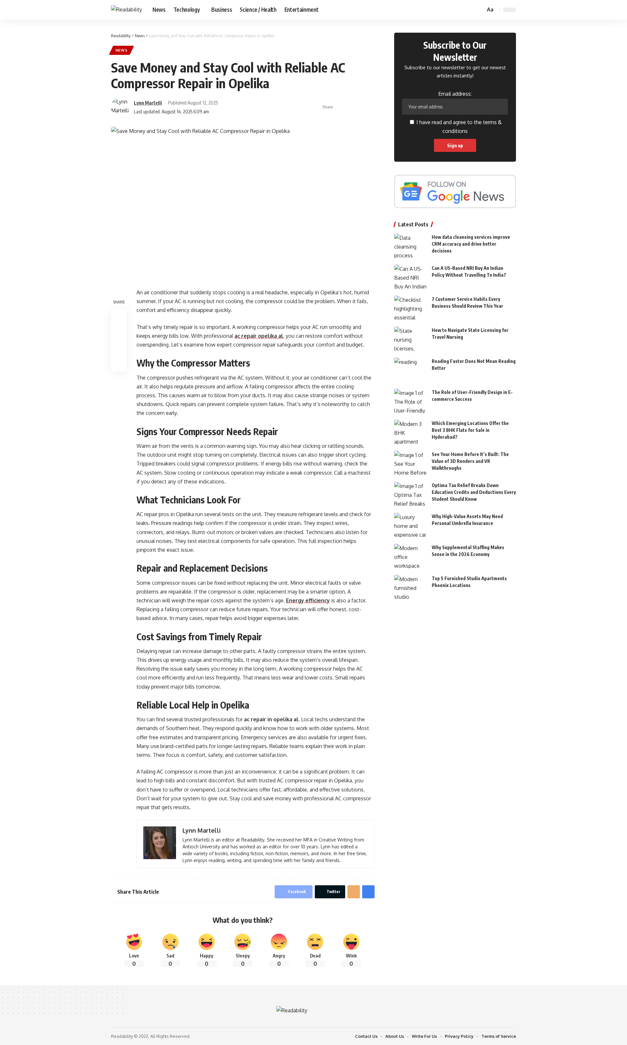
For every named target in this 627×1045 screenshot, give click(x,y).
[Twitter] (455, 9)
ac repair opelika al (258, 336)
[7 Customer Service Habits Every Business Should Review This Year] (410, 308)
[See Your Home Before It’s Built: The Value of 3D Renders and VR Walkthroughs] (410, 463)
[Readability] (126, 9)
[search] (479, 9)
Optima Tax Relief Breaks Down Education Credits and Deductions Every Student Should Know (474, 492)
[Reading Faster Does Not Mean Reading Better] (410, 370)
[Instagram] (470, 9)
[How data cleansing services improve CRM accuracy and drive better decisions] (410, 246)
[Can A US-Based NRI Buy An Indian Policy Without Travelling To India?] (410, 277)
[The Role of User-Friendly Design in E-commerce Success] (410, 401)
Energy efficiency (308, 600)
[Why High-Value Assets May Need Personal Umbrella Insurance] (410, 525)
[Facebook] (448, 9)
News (122, 50)
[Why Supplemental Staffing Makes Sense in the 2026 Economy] (410, 556)
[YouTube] (462, 9)
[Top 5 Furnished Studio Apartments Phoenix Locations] (410, 587)
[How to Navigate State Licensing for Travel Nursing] (410, 339)
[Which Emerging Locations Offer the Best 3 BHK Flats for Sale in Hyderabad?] (410, 432)
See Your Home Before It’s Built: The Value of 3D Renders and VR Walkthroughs (470, 461)
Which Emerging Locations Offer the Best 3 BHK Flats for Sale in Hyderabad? (470, 430)
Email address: (455, 93)
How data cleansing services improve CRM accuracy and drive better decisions (471, 243)
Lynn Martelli (148, 103)
